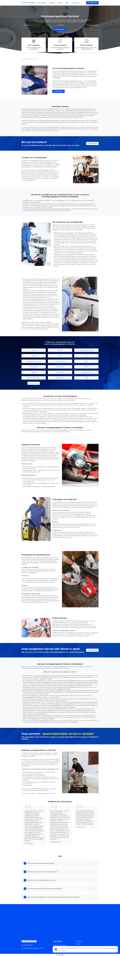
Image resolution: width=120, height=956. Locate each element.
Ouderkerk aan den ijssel (33, 361)
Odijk (86, 378)
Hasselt (33, 372)
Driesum (33, 350)
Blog (67, 3)
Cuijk (60, 355)
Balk (86, 361)
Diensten (52, 3)
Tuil (86, 355)
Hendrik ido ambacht (33, 378)
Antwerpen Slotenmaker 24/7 (46, 793)
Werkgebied (42, 3)
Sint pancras (34, 367)
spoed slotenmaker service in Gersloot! (68, 733)
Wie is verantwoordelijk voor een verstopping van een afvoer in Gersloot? (53, 897)
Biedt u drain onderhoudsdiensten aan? (41, 880)
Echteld (86, 367)
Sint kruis (60, 350)
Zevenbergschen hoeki (86, 350)
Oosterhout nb (60, 378)
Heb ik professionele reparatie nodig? (40, 863)
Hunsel (33, 355)
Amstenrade (60, 367)
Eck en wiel (60, 372)
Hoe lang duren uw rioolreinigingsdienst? (42, 872)
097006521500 (92, 3)
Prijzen (60, 3)
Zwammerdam (86, 372)
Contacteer (75, 3)
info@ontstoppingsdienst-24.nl (33, 948)
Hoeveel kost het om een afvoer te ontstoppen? (44, 888)
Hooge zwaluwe (60, 361)
